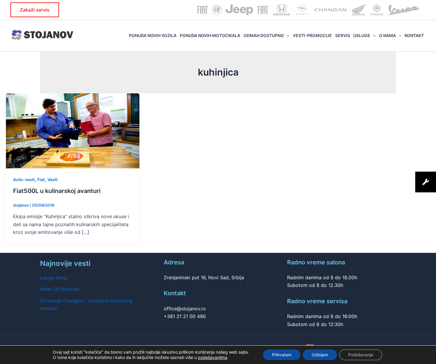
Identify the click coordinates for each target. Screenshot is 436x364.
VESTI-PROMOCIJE (312, 35)
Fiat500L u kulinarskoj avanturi (57, 190)
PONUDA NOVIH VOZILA (152, 35)
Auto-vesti (24, 179)
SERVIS (342, 35)
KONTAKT (414, 35)
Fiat (41, 179)
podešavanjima (212, 357)
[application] (286, 35)
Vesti (52, 179)
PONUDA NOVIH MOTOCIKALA (210, 35)
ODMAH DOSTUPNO (264, 35)
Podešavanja (360, 354)
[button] (34, 9)
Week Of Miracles (59, 289)
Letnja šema (53, 278)
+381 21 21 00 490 (185, 316)
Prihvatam (282, 354)
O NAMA (387, 35)
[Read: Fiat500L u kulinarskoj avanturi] (72, 130)
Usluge (361, 35)
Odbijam (320, 354)
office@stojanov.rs (185, 309)
